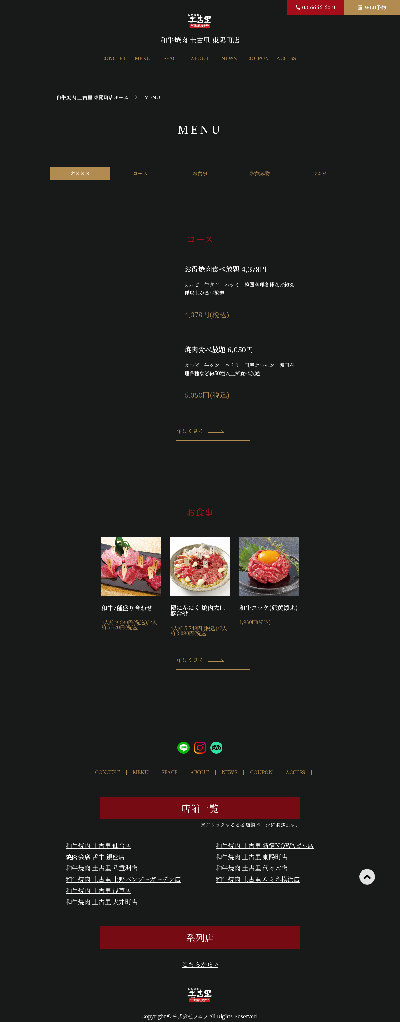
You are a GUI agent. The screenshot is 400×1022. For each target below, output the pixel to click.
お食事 (200, 173)
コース (140, 173)
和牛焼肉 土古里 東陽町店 (252, 856)
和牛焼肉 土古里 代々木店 (252, 867)
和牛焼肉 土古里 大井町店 (102, 901)
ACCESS (286, 58)
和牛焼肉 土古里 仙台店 (98, 845)
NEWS (229, 58)
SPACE (171, 58)
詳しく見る (190, 431)
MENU (143, 58)
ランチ (320, 173)
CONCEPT (113, 58)
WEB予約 (375, 7)
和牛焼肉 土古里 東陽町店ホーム (92, 97)
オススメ (80, 173)
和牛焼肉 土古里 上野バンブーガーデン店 (123, 879)
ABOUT (200, 58)
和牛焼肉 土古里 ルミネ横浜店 (258, 879)
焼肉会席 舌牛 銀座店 (95, 856)
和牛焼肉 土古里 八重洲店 (102, 867)
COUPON (257, 58)
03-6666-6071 (319, 7)
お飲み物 (260, 173)
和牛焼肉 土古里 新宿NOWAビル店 (265, 845)
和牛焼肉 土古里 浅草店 (98, 890)
